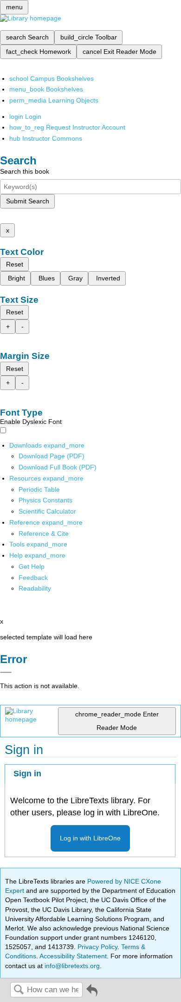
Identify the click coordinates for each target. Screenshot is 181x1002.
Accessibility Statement (73, 956)
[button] (33, 577)
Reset (14, 264)
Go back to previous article (91, 993)
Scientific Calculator (47, 511)
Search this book (24, 171)
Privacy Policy (97, 946)
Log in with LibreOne (90, 838)
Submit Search (27, 201)
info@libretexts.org (71, 965)
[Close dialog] (6, 672)
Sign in (27, 773)
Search (18, 990)
